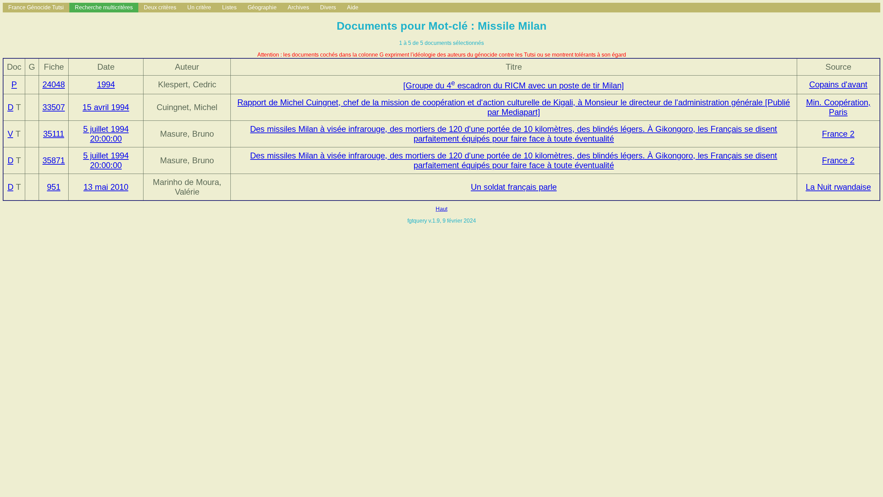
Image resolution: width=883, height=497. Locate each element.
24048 (53, 84)
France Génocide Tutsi (36, 7)
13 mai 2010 (105, 187)
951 (53, 187)
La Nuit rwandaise (838, 187)
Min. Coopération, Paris (838, 107)
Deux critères (160, 7)
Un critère (199, 7)
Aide (352, 7)
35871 (53, 160)
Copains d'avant (838, 84)
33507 (53, 107)
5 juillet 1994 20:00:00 (106, 133)
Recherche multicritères (104, 7)
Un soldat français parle (514, 187)
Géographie (262, 7)
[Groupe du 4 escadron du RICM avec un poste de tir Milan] (513, 85)
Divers (328, 7)
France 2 (838, 133)
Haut (441, 209)
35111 (53, 133)
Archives (298, 7)
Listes (229, 7)
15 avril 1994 (105, 107)
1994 (106, 84)
